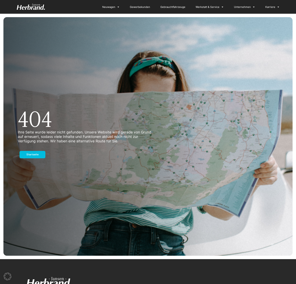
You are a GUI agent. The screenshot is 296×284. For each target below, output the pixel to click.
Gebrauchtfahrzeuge (172, 7)
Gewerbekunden (140, 7)
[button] (7, 276)
